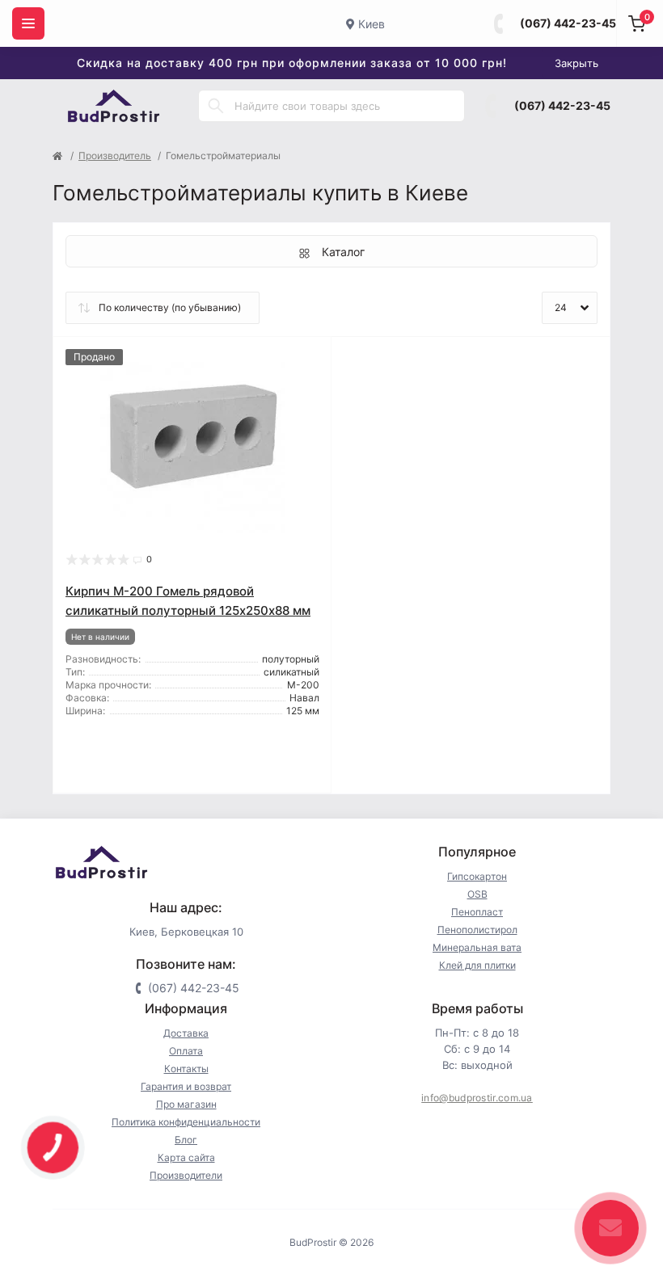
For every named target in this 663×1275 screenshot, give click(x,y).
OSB (477, 894)
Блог (186, 1140)
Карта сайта (186, 1157)
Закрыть (576, 63)
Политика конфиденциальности (186, 1122)
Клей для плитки (477, 965)
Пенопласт (477, 912)
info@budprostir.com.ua (477, 1098)
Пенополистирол (477, 930)
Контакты (186, 1068)
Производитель (114, 155)
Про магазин (186, 1104)
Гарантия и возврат (186, 1086)
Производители (186, 1175)
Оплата (186, 1051)
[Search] (216, 106)
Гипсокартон (477, 876)
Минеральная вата (477, 947)
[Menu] (28, 23)
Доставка (186, 1033)
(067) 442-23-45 (568, 23)
